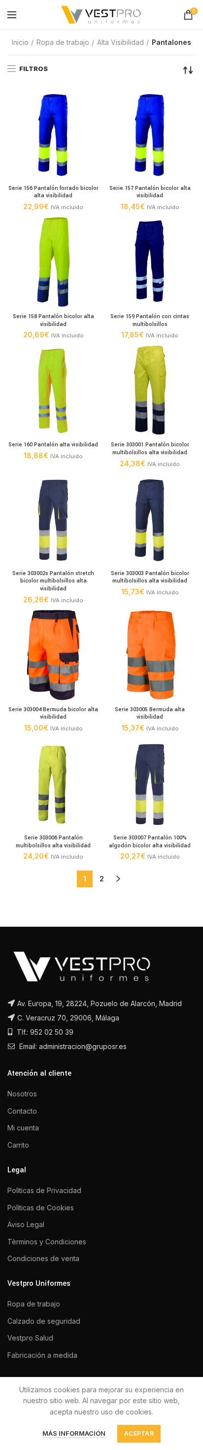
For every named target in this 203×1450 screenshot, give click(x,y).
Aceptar (139, 1433)
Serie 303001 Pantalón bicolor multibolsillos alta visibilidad (150, 448)
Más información (73, 1433)
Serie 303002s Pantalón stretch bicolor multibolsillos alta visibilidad (53, 581)
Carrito (18, 1145)
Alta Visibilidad (120, 42)
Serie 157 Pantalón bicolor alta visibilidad (150, 192)
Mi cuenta (23, 1128)
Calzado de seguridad (43, 1321)
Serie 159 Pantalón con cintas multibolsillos (149, 320)
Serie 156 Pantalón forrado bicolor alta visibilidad (53, 192)
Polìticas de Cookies (40, 1207)
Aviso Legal (25, 1224)
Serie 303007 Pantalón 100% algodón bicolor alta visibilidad (150, 841)
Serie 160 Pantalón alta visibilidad (53, 444)
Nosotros (22, 1093)
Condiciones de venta (43, 1258)
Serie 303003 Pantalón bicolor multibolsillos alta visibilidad (150, 577)
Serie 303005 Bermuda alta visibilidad (150, 713)
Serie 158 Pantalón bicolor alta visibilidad (53, 320)
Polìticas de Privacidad (44, 1190)
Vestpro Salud (30, 1338)
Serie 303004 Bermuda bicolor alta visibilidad (53, 713)
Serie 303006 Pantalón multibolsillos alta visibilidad (53, 841)
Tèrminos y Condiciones (46, 1241)
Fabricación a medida (42, 1355)
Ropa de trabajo (62, 42)
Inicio (20, 42)
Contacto (22, 1111)
